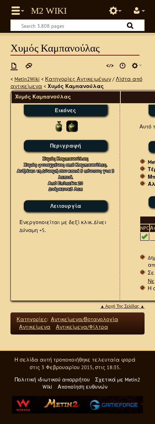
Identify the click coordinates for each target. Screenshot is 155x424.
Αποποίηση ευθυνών (82, 386)
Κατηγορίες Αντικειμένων (78, 78)
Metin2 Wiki (49, 11)
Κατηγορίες (32, 319)
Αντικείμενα (34, 326)
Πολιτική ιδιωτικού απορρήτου (52, 379)
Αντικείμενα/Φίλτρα (82, 326)
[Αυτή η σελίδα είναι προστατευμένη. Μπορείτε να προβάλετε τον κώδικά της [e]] (110, 65)
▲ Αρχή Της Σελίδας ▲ (122, 306)
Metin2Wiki (27, 78)
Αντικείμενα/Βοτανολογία (84, 319)
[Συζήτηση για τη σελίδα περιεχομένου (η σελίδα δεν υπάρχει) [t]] (28, 65)
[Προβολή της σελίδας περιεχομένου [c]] (14, 65)
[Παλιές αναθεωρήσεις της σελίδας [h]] (122, 65)
